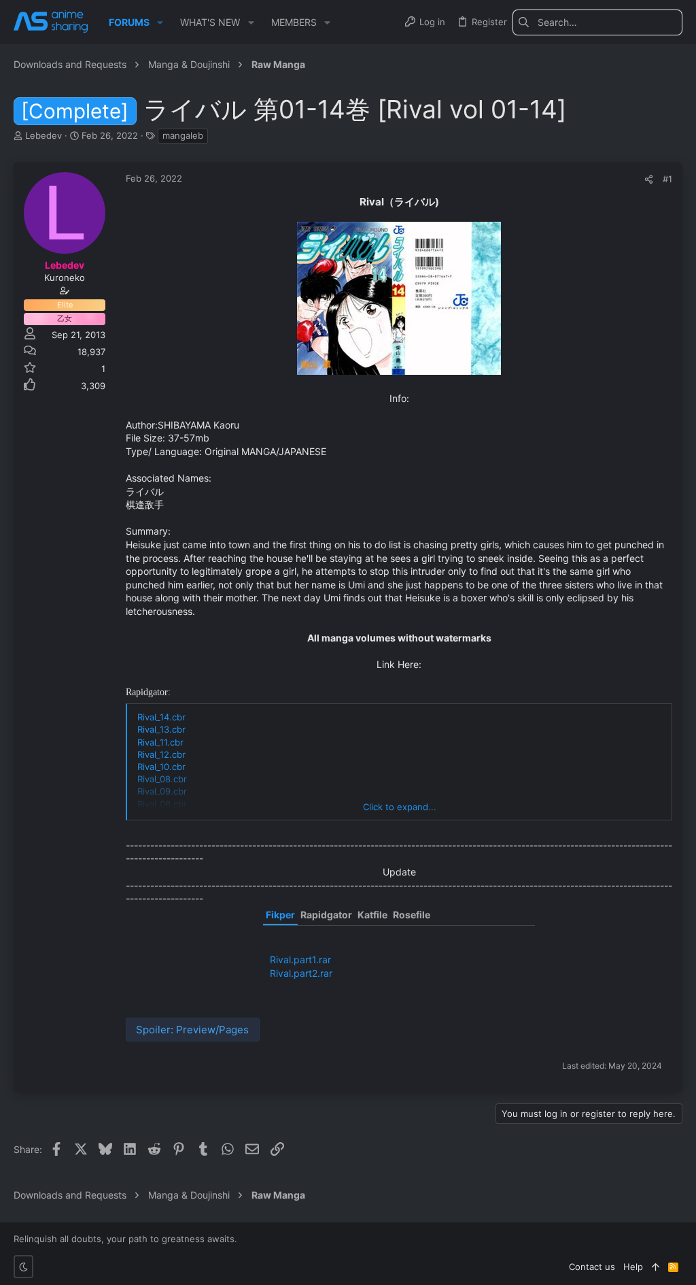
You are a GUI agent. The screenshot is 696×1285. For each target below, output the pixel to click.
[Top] (655, 1266)
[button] (160, 22)
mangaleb (182, 135)
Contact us (592, 1266)
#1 (667, 178)
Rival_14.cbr (161, 717)
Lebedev (43, 135)
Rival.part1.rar (300, 959)
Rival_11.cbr (160, 742)
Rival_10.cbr (161, 766)
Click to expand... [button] (399, 806)
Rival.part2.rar (301, 973)
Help (633, 1266)
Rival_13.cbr (161, 729)
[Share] (649, 179)
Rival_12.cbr (161, 754)
